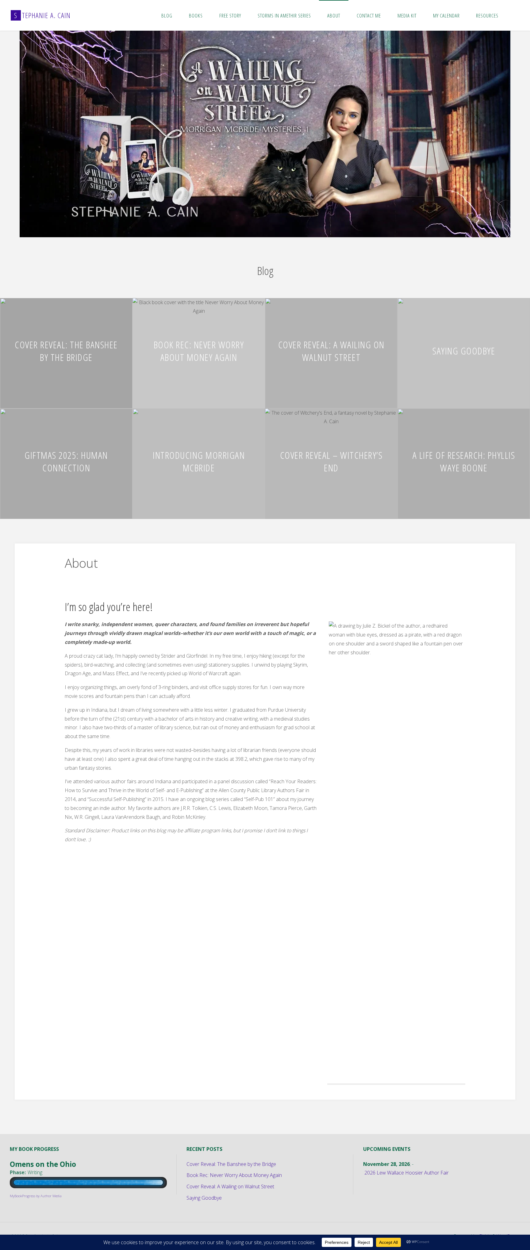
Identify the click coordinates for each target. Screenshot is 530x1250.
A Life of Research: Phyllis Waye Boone (464, 461)
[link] (513, 15)
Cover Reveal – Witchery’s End (331, 461)
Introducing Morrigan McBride (199, 461)
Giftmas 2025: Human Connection (66, 461)
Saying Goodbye (463, 350)
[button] (253, 229)
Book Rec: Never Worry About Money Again (199, 351)
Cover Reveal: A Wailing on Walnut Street (331, 351)
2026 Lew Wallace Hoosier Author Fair (406, 1172)
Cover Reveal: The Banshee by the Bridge (66, 351)
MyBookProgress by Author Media (36, 1196)
